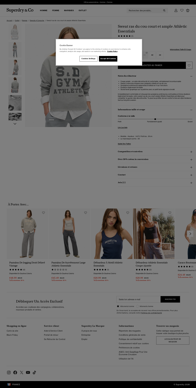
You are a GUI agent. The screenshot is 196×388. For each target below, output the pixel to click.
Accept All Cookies (108, 59)
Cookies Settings (88, 59)
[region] (99, 52)
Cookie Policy (112, 51)
